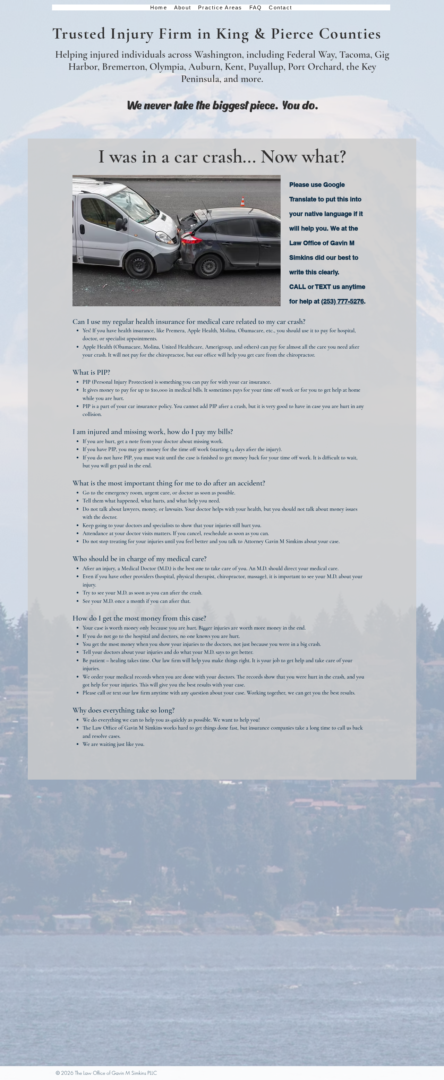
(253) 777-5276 (342, 301)
